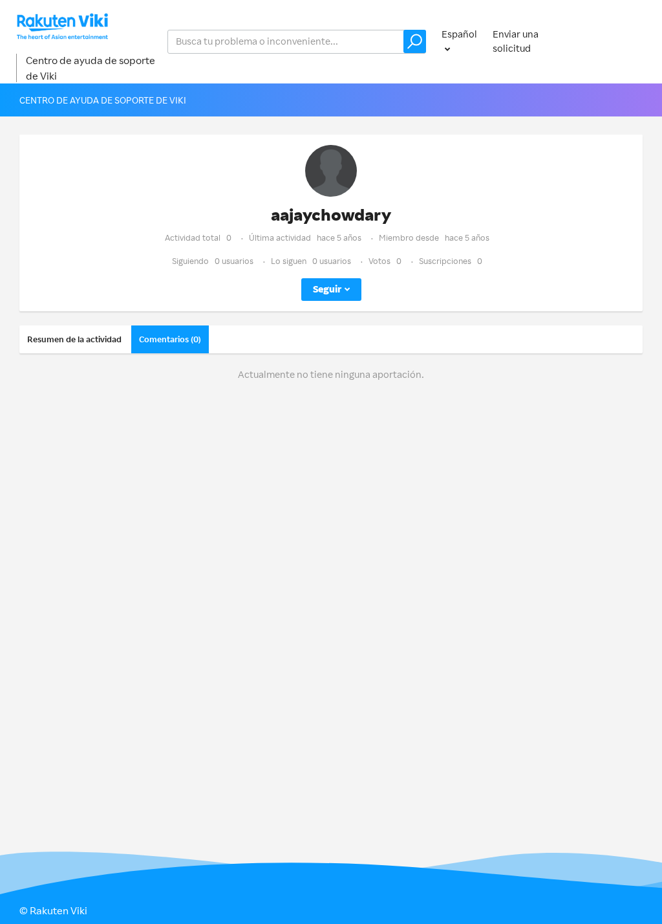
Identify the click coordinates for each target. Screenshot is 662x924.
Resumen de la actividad (74, 339)
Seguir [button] (327, 289)
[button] (414, 41)
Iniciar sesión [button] (613, 41)
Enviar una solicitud (516, 41)
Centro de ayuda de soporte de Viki (90, 68)
